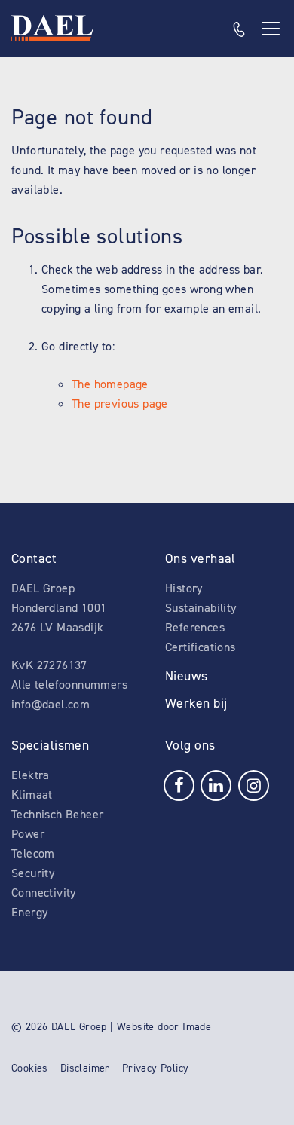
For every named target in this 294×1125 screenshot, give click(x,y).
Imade (196, 1027)
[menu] (272, 28)
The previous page (120, 403)
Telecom (33, 853)
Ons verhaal (200, 558)
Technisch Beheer (57, 814)
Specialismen (50, 745)
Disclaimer (85, 1068)
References (195, 627)
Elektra (30, 775)
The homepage (110, 384)
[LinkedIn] (216, 784)
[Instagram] (254, 784)
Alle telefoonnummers (69, 684)
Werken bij (196, 703)
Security (32, 873)
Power (27, 834)
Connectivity (43, 892)
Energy (29, 912)
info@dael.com (50, 704)
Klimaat (32, 794)
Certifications (200, 647)
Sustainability (201, 608)
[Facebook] (179, 784)
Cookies (29, 1068)
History (184, 588)
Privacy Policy (155, 1068)
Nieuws (186, 676)
